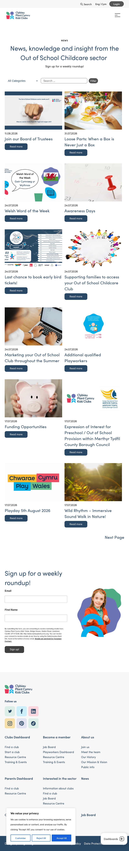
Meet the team (90, 752)
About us (87, 737)
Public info (87, 767)
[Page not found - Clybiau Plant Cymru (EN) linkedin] (34, 711)
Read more (16, 146)
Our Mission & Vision (94, 762)
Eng (97, 4)
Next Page (114, 537)
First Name (11, 609)
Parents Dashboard (19, 778)
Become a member (56, 737)
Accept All (62, 838)
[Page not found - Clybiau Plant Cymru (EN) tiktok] (34, 723)
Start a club (12, 752)
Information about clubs (58, 788)
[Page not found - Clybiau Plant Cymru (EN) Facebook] (22, 711)
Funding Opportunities (25, 426)
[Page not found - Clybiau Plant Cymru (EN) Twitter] (11, 711)
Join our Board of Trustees (29, 138)
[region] (41, 826)
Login (116, 4)
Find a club (12, 747)
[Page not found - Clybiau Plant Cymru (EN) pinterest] (22, 723)
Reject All (41, 838)
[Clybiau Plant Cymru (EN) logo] (18, 15)
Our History (88, 757)
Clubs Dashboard (17, 737)
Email (8, 591)
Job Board (49, 747)
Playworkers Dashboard (58, 752)
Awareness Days (79, 210)
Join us (85, 747)
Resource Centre (15, 757)
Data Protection (94, 843)
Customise (20, 838)
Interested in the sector (59, 778)
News (85, 778)
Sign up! (14, 649)
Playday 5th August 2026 (27, 510)
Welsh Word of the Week (27, 210)
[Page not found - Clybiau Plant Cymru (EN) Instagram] (11, 723)
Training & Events (16, 762)
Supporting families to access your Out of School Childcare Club (91, 282)
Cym (104, 4)
